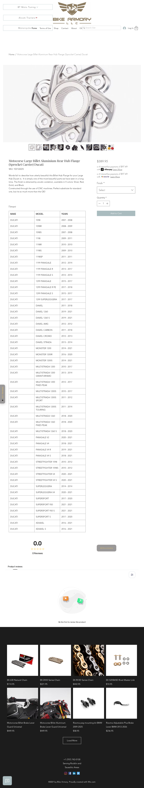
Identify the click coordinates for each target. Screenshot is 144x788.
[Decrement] (99, 203)
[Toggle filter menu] (132, 575)
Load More (72, 740)
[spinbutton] (103, 203)
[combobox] (116, 190)
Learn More (117, 169)
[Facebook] (69, 773)
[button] (136, 28)
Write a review (106, 548)
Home (11, 54)
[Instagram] (65, 773)
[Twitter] (78, 773)
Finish (101, 183)
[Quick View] (22, 660)
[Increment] (107, 203)
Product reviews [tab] (15, 566)
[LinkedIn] (74, 773)
